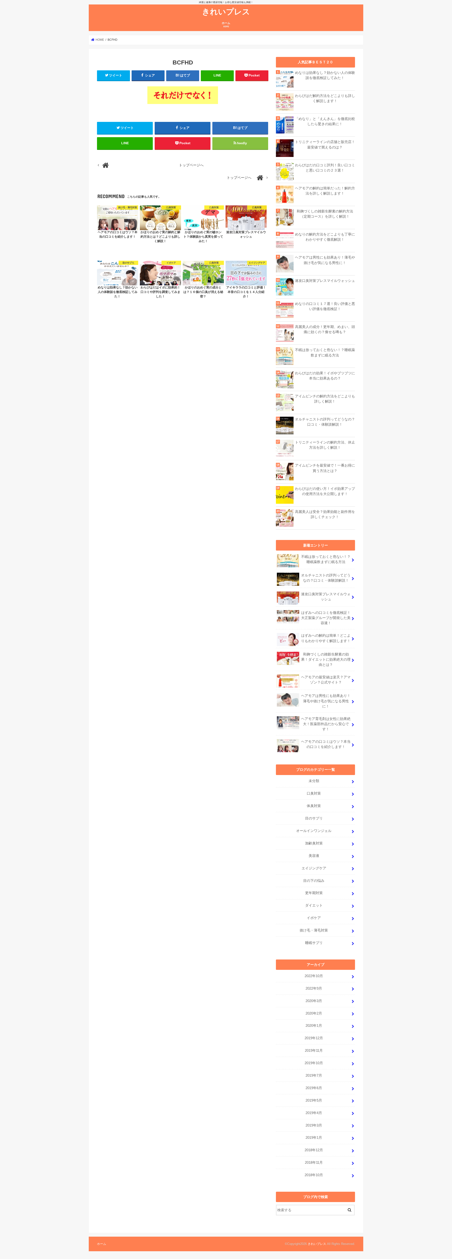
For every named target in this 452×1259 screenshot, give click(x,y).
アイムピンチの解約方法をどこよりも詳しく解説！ (325, 398)
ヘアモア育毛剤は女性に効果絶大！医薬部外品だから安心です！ (326, 724)
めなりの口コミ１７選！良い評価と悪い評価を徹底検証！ (325, 306)
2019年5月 (314, 1100)
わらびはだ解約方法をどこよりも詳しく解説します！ (325, 98)
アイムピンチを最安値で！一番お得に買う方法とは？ (325, 468)
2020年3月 (314, 1001)
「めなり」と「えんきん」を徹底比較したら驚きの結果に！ (325, 121)
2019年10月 (314, 1063)
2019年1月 (314, 1137)
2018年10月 (314, 1175)
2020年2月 (314, 1013)
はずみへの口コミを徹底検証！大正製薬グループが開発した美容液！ (326, 618)
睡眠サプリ (314, 943)
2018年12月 (314, 1150)
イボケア (314, 918)
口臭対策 (314, 793)
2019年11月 (314, 1050)
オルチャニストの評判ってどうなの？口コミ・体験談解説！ (325, 421)
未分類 (314, 781)
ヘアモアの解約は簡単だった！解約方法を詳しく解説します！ (325, 190)
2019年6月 (314, 1088)
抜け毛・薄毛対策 (314, 930)
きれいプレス (226, 11)
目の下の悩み (313, 881)
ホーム (226, 24)
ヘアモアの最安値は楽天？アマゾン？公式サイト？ (326, 679)
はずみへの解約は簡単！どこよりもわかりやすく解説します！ (326, 638)
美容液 (314, 856)
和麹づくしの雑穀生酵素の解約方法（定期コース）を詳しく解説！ (325, 213)
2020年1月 (314, 1025)
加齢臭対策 (314, 843)
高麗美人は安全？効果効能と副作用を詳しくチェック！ (325, 514)
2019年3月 (314, 1125)
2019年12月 (314, 1038)
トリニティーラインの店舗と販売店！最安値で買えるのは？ (325, 144)
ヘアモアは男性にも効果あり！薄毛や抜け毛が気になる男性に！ (325, 260)
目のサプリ (314, 818)
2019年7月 (314, 1075)
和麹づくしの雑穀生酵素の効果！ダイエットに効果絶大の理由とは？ (326, 659)
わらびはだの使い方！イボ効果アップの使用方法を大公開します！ (325, 491)
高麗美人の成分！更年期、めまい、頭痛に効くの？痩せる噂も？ (325, 329)
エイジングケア (314, 868)
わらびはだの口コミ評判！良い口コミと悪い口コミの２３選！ (325, 167)
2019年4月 (314, 1113)
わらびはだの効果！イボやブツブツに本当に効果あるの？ (325, 375)
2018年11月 (314, 1162)
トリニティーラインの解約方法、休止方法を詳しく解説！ (325, 444)
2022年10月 (314, 976)
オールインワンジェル (313, 831)
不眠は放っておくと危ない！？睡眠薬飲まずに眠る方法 (325, 352)
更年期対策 (314, 893)
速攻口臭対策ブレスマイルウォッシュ (325, 281)
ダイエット (314, 905)
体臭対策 (314, 806)
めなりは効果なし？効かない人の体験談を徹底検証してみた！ (325, 75)
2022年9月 (314, 988)
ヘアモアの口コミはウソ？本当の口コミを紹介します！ (326, 744)
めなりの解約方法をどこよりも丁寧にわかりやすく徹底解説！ (325, 236)
